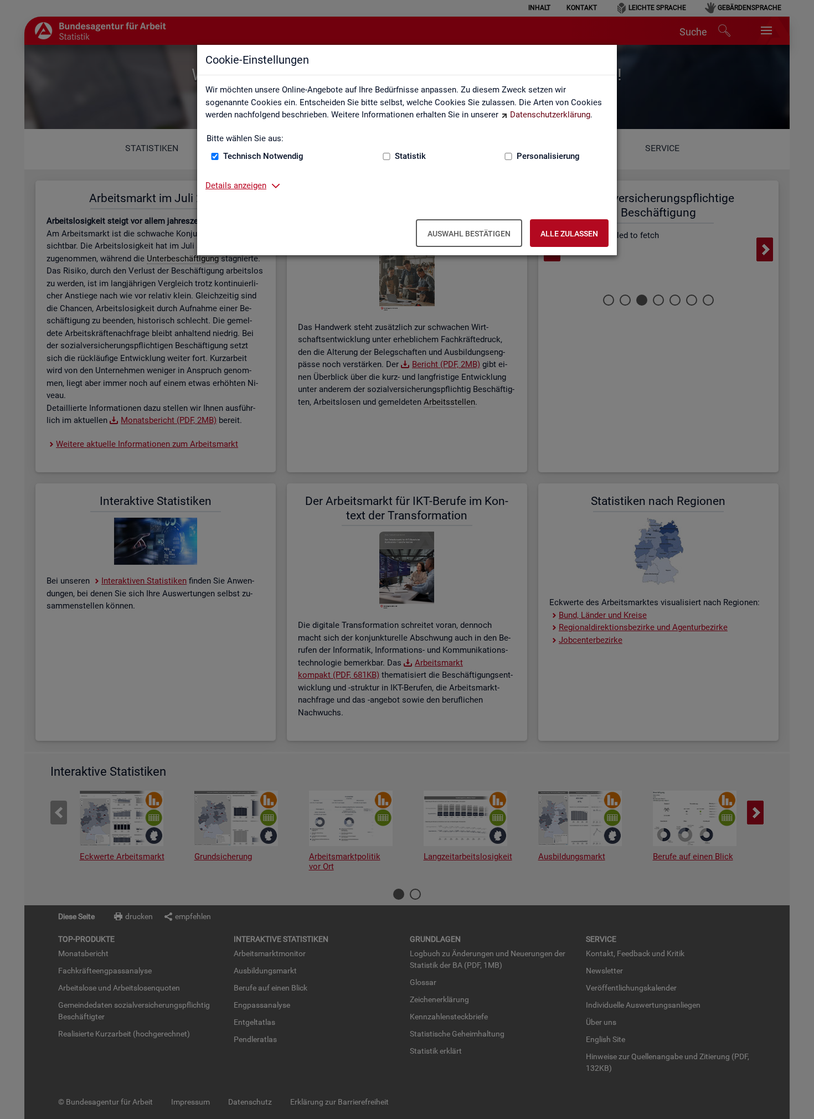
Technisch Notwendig (263, 156)
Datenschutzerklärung (550, 115)
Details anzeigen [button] (235, 185)
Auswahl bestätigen (469, 233)
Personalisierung (548, 156)
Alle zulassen (569, 233)
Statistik (410, 156)
